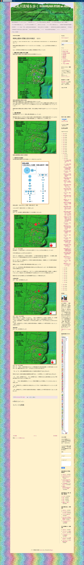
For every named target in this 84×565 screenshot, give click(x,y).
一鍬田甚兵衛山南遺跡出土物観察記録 (58, 27)
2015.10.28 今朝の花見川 (67, 171)
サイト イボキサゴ (61, 29)
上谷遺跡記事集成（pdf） (66, 61)
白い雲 (64, 496)
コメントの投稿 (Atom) (20, 438)
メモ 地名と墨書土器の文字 (67, 164)
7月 (65, 271)
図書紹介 (64, 57)
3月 (65, 278)
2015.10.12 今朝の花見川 (67, 223)
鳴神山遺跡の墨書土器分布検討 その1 (67, 254)
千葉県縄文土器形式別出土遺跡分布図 (19, 29)
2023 (64, 139)
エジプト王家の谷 (66, 514)
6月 (65, 273)
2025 (64, 135)
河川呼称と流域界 (66, 53)
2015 (64, 153)
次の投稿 (15, 435)
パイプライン (65, 59)
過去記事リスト (31, 22)
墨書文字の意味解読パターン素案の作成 (67, 203)
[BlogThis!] (31, 397)
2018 (64, 148)
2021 (64, 142)
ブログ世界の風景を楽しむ (17, 24)
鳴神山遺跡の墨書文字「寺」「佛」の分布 (67, 186)
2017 (64, 149)
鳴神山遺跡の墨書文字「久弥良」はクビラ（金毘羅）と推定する (67, 213)
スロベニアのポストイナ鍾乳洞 (67, 521)
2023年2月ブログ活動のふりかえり (66, 476)
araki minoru (65, 301)
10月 (65, 158)
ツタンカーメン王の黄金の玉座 (67, 541)
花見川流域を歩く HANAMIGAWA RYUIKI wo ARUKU (41, 6)
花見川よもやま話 (41, 24)
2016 (64, 151)
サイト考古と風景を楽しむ (52, 24)
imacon (41, 550)
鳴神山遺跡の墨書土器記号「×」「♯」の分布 (67, 246)
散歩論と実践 (65, 51)
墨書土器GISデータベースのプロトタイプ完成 (67, 257)
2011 (64, 290)
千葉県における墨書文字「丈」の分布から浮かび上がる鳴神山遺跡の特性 (67, 219)
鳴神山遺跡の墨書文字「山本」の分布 (67, 190)
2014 (64, 284)
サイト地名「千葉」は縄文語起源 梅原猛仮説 (26, 27)
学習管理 (13, 27)
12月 (65, 155)
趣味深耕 (64, 56)
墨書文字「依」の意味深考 (67, 200)
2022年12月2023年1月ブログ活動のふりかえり (67, 481)
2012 (64, 288)
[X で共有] (32, 397)
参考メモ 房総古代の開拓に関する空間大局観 (67, 168)
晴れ (63, 497)
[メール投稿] (27, 397)
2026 (64, 133)
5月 (65, 275)
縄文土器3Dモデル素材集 (43, 27)
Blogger (51, 550)
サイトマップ (65, 50)
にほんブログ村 (64, 121)
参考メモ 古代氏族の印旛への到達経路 (67, 175)
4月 (65, 277)
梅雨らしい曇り (66, 502)
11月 (65, 156)
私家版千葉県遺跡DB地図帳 (65, 24)
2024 (64, 137)
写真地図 (64, 54)
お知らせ (64, 474)
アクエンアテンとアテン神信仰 (67, 534)
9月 (65, 268)
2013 (64, 286)
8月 (65, 269)
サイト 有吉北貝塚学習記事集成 (48, 29)
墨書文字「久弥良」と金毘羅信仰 (67, 182)
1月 (65, 282)
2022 (64, 140)
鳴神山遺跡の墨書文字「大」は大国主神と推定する (67, 208)
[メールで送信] (29, 397)
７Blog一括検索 (15, 32)
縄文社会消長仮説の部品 (34, 29)
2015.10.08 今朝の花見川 (67, 238)
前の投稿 (55, 435)
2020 (64, 144)
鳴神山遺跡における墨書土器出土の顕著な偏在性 (67, 250)
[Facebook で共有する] (33, 397)
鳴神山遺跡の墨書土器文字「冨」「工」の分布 (67, 242)
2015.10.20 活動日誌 (67, 193)
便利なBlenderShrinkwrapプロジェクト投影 (67, 487)
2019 (64, 146)
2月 (65, 280)
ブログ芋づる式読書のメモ (30, 24)
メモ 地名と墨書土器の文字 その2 (67, 161)
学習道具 (70, 27)
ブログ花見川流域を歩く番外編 (43, 22)
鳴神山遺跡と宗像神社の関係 (67, 178)
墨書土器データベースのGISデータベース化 (67, 264)
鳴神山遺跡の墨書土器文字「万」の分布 (67, 232)
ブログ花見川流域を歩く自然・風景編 (59, 22)
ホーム (35, 435)
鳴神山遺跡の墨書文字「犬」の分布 (67, 196)
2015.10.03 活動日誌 (67, 261)
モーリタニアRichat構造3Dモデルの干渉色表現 (67, 518)
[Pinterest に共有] (34, 397)
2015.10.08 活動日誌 (67, 235)
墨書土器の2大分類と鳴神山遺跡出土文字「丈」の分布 (67, 227)
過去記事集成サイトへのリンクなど (19, 22)
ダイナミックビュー (65, 76)
